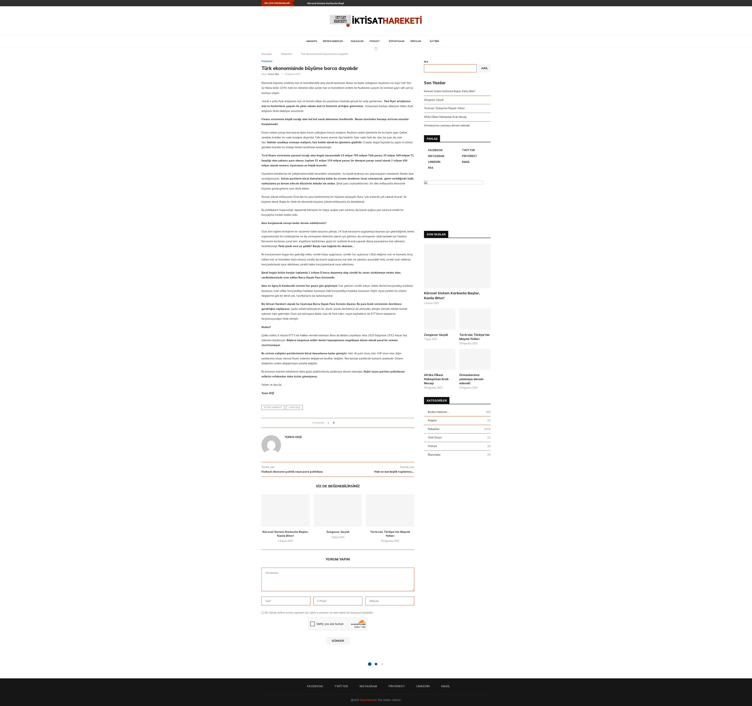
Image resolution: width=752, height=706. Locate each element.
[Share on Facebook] (341, 423)
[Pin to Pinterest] (348, 423)
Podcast (375, 41)
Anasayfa (311, 41)
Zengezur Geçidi (337, 532)
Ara (426, 61)
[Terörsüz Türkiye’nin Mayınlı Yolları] (390, 511)
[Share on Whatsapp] (355, 423)
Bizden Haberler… (334, 41)
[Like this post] (336, 423)
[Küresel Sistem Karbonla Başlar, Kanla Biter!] (285, 511)
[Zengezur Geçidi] (338, 511)
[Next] (303, 3)
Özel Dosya (459, 437)
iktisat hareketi (273, 407)
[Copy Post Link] (359, 423)
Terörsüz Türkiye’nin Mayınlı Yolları (390, 533)
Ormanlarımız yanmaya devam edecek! (447, 125)
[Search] (447, 41)
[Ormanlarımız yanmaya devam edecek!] (475, 359)
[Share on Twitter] (344, 423)
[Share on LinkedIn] (352, 423)
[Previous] (298, 3)
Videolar (415, 41)
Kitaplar (459, 420)
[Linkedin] (485, 3)
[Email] (490, 3)
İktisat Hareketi (368, 700)
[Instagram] (476, 3)
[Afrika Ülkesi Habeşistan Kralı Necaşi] (439, 359)
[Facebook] (467, 3)
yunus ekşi (294, 407)
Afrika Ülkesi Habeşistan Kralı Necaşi (445, 117)
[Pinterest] (481, 3)
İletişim (434, 41)
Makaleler (357, 41)
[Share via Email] (363, 423)
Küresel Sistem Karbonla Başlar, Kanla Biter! (335, 3)
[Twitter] (472, 3)
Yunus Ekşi (273, 74)
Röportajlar (396, 41)
